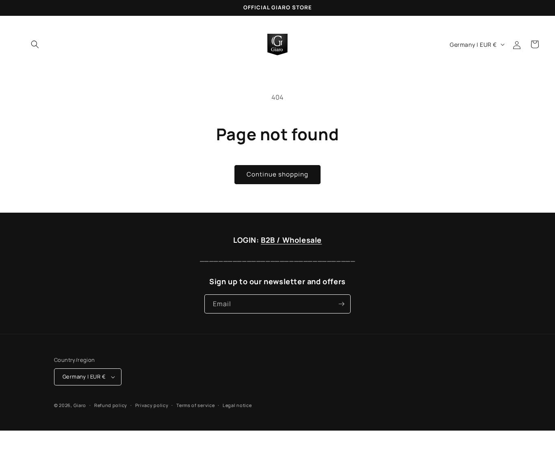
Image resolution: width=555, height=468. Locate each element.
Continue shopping (277, 174)
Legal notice (237, 405)
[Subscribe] (341, 303)
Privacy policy (152, 405)
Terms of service (195, 405)
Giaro (80, 405)
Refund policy (110, 405)
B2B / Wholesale (291, 240)
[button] (35, 44)
